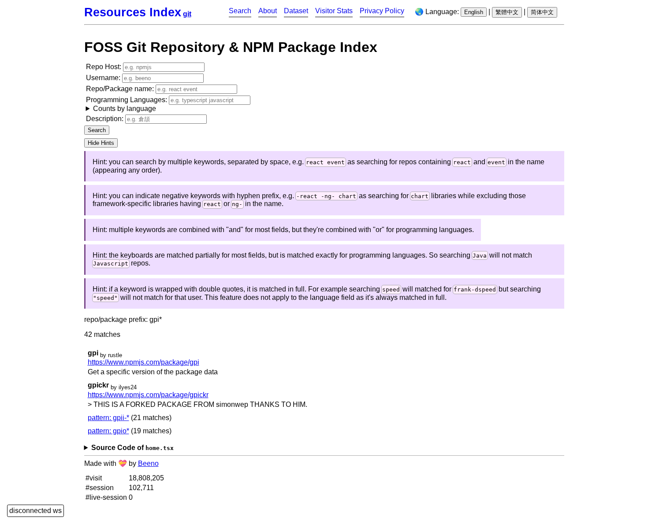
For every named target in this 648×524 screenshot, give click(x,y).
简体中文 (542, 12)
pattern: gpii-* (108, 417)
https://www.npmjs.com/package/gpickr (148, 395)
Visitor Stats (334, 11)
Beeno (148, 463)
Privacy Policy (382, 11)
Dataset (296, 11)
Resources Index (132, 12)
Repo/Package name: (121, 88)
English (473, 12)
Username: (104, 77)
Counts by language (124, 108)
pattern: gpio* (108, 431)
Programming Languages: (127, 104)
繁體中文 (506, 12)
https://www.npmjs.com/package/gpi (143, 362)
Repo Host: (104, 66)
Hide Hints (101, 143)
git (187, 14)
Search (240, 11)
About (267, 11)
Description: (105, 118)
